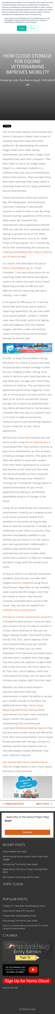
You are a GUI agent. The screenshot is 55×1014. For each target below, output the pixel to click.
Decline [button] (33, 28)
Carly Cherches (20, 80)
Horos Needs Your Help (14, 851)
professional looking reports (29, 728)
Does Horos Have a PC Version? (18, 910)
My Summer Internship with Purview (21, 877)
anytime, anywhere (23, 582)
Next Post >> (44, 804)
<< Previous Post (13, 804)
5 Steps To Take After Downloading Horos (24, 905)
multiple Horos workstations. (19, 610)
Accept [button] (21, 28)
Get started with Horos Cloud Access (24, 762)
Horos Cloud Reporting (16, 268)
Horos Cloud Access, (36, 442)
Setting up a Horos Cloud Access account (26, 616)
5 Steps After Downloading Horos (19, 915)
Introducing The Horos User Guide (20, 864)
